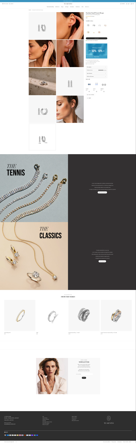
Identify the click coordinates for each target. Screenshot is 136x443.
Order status (44, 417)
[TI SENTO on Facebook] (4, 432)
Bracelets (72, 6)
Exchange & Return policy (47, 421)
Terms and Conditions (106, 441)
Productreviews (96, 70)
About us (87, 6)
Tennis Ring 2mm (7, 332)
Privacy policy (114, 441)
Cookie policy (119, 441)
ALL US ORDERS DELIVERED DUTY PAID (93, 61)
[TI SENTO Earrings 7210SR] (104, 24)
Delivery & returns (90, 76)
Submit (84, 377)
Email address (78, 372)
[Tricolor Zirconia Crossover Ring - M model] (116, 315)
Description (89, 67)
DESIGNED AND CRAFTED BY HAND (92, 60)
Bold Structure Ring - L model (74, 332)
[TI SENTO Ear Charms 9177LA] (96, 84)
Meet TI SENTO (74, 416)
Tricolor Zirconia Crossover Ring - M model (109, 332)
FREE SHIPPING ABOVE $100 (91, 62)
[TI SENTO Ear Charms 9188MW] (104, 84)
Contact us (74, 419)
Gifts (82, 6)
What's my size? (45, 424)
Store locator (74, 417)
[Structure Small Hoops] (93, 24)
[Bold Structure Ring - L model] (84, 315)
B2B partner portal (75, 420)
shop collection (102, 261)
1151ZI (37, 332)
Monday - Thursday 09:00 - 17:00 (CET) (11, 417)
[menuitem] (107, 441)
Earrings (66, 6)
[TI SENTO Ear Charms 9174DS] (89, 84)
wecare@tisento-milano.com (9, 423)
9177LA (94, 88)
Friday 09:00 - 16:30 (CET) (9, 420)
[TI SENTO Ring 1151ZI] (51, 315)
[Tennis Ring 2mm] (19, 315)
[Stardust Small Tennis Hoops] (88, 24)
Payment (44, 420)
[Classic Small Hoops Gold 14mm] (88, 31)
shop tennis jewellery (102, 192)
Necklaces (78, 6)
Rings (62, 6)
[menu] (10, 441)
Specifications (89, 73)
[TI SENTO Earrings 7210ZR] (99, 31)
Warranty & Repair (45, 423)
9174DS (87, 88)
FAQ (43, 416)
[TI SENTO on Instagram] (7, 432)
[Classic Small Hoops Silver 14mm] (99, 24)
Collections (57, 6)
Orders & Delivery (45, 419)
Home (30, 10)
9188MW (102, 88)
